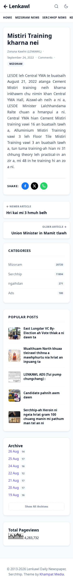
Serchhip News (54, 17)
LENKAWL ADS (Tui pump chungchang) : (42, 376)
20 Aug (16, 487)
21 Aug (16, 480)
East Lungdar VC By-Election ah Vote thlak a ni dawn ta (44, 332)
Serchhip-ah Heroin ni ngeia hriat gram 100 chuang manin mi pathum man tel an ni (44, 416)
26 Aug (16, 451)
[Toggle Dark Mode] (66, 6)
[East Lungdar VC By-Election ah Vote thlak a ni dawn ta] (14, 338)
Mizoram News (27, 17)
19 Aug (16, 495)
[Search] (56, 6)
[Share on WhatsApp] (43, 186)
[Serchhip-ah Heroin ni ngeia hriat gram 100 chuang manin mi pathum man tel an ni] (14, 422)
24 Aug (16, 466)
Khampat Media (52, 574)
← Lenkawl (16, 6)
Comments (45, 57)
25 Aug (16, 458)
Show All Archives (36, 506)
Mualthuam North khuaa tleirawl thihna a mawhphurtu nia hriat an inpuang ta (43, 355)
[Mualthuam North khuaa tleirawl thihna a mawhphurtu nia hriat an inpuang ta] (14, 360)
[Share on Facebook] (25, 186)
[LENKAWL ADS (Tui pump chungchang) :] (14, 382)
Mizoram (15, 64)
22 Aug (16, 473)
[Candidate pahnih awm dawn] (14, 400)
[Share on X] (34, 186)
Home (7, 17)
